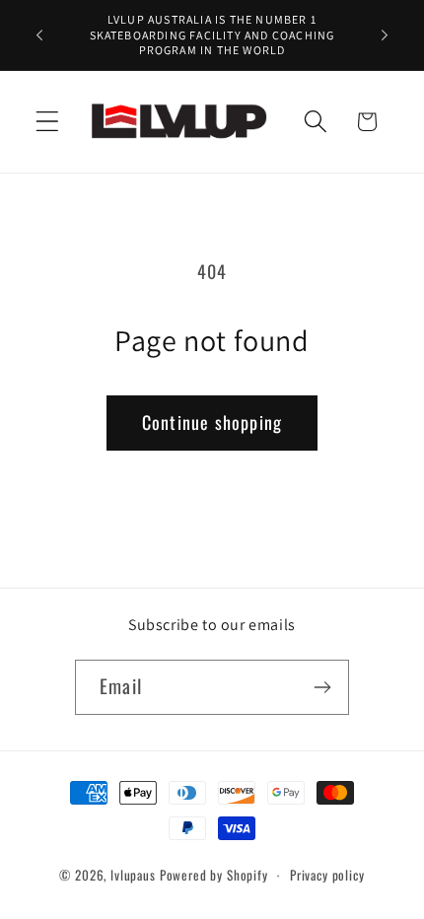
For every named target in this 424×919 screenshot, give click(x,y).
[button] (48, 122)
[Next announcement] (384, 34)
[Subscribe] (322, 687)
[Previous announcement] (39, 34)
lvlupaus (133, 874)
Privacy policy (327, 874)
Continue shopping (212, 422)
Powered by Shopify (214, 874)
